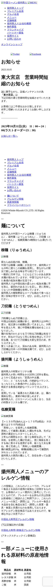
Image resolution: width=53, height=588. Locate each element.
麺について (13, 196)
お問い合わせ (14, 39)
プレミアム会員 (15, 11)
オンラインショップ (11, 44)
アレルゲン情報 (15, 199)
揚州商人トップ (15, 8)
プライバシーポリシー (19, 205)
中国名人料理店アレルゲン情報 (17, 519)
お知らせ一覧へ (9, 136)
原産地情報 (13, 202)
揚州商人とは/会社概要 (19, 23)
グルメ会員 (13, 14)
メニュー (11, 17)
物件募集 (11, 26)
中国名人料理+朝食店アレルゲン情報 (20, 530)
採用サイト (13, 36)
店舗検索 (11, 20)
